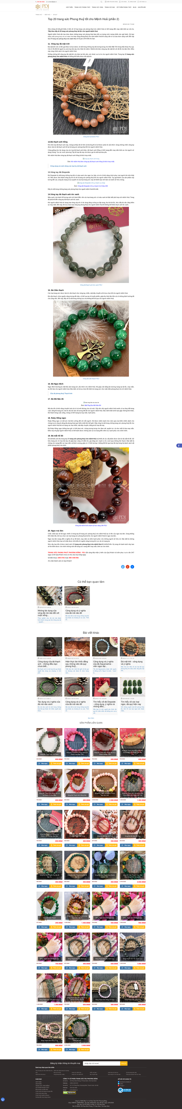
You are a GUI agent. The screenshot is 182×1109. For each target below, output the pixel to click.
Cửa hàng (124, 1)
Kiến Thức (47, 14)
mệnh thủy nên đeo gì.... (113, 1072)
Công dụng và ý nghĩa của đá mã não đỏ (76, 611)
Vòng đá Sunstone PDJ (91, 136)
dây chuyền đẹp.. (94, 1074)
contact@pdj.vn (52, 2)
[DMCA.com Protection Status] (69, 1092)
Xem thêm (91, 718)
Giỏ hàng (142, 1)
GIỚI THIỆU (69, 7)
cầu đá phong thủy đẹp (131, 1072)
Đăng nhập (133, 1)
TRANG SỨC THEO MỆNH (42, 1085)
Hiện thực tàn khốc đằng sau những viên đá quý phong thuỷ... (77, 663)
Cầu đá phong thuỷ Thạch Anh (61, 393)
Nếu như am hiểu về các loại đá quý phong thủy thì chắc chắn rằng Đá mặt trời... (132, 668)
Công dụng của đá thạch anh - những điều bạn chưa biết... (49, 663)
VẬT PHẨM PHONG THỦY (123, 7)
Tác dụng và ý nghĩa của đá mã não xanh (49, 702)
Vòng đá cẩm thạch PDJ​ (91, 378)
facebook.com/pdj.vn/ (125, 1082)
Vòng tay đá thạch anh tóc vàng (133, 1074)
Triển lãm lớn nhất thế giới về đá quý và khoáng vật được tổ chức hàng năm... (77, 671)
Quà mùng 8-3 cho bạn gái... (114, 1074)
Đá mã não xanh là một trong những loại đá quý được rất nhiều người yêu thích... (49, 709)
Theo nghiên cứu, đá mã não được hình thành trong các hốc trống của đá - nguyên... (49, 620)
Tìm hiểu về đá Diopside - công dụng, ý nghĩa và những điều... (104, 704)
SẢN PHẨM (39, 1083)
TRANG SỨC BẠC (110, 7)
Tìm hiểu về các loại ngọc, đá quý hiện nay (131, 702)
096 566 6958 (41, 2)
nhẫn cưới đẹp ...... (94, 1072)
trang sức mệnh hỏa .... (77, 1072)
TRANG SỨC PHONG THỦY (82, 7)
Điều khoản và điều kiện (42, 1089)
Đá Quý (55, 14)
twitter (121, 1083)
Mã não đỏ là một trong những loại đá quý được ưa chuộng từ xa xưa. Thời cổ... (77, 617)
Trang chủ (39, 14)
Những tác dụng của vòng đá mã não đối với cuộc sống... (48, 612)
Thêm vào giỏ (57, 763)
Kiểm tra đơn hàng (112, 1)
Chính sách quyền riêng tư (42, 1095)
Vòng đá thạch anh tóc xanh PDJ (91, 285)
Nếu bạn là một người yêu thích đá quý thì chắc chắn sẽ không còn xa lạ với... (104, 711)
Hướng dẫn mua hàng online (43, 1097)
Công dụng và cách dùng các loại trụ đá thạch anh (68, 166)
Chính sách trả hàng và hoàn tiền (44, 1091)
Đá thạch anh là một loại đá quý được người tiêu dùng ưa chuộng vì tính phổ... (49, 671)
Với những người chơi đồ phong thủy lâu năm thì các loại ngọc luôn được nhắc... (132, 709)
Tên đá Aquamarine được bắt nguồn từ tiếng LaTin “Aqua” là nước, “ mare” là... (104, 671)
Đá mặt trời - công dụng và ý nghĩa (131, 662)
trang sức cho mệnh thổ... (78, 1074)
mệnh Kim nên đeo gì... (41, 1074)
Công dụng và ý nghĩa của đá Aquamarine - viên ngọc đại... (103, 663)
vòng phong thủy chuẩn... (59, 1074)
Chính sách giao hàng (41, 1093)
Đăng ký (123, 1063)
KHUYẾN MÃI (142, 7)
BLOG (134, 7)
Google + (122, 1085)
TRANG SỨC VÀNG (97, 7)
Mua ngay (44, 763)
